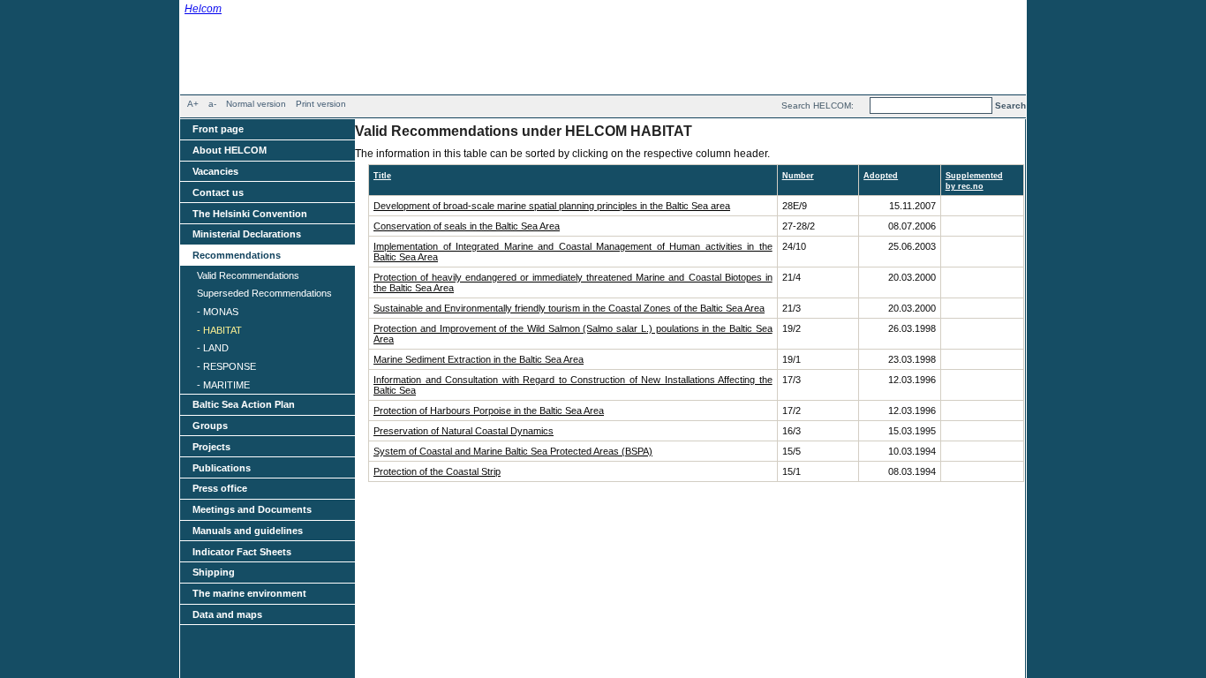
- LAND (213, 348)
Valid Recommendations (248, 275)
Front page (218, 129)
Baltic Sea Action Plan (243, 404)
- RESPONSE (226, 366)
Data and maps (227, 614)
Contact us (218, 192)
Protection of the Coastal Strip (437, 471)
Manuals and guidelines (247, 530)
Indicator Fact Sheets (241, 551)
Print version (321, 104)
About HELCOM (229, 150)
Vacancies (215, 171)
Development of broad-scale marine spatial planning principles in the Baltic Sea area (551, 205)
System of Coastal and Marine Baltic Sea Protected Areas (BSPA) (512, 451)
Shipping (213, 572)
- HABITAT (219, 330)
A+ (193, 104)
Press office (219, 488)
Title (382, 175)
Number (798, 175)
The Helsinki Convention (249, 213)
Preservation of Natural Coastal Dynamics (463, 431)
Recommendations (236, 255)
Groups (210, 425)
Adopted (880, 175)
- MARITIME (223, 385)
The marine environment (249, 593)
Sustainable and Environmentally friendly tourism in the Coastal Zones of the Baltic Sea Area (569, 308)
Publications (221, 468)
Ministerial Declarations (246, 234)
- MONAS (217, 311)
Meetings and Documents (252, 509)
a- (212, 104)
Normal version (256, 104)
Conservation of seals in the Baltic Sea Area (466, 226)
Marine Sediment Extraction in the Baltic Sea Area (478, 359)
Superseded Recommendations (264, 293)
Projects (211, 446)
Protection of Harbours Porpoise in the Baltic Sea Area (488, 410)
